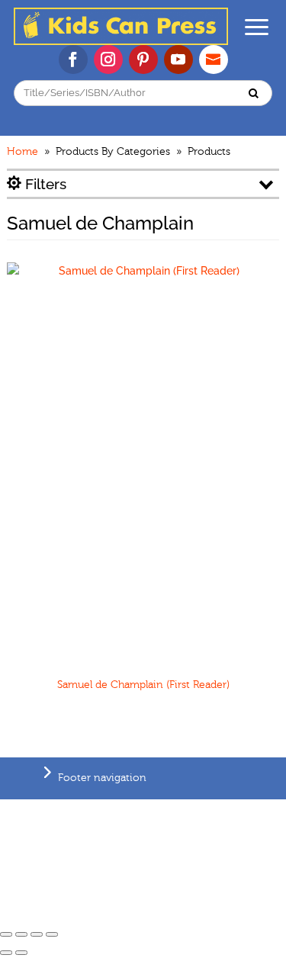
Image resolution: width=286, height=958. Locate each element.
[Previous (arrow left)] (6, 952)
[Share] (21, 934)
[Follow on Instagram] (108, 59)
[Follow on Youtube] (178, 59)
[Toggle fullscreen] (37, 934)
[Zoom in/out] (52, 934)
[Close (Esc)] (6, 934)
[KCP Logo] (121, 41)
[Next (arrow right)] (21, 952)
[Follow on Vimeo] (213, 59)
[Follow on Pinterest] (143, 59)
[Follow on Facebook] (73, 59)
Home (22, 152)
